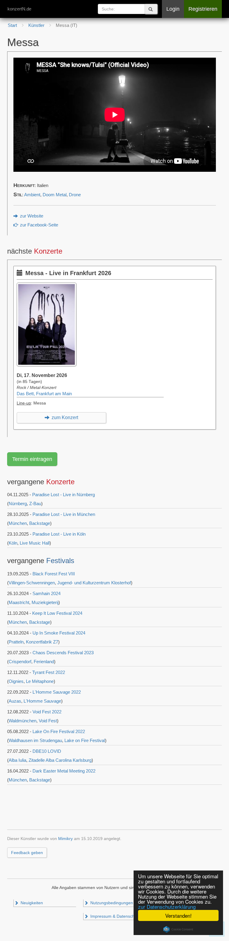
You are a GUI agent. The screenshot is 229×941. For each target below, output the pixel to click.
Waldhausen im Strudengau (35, 740)
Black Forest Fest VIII (54, 573)
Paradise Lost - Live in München (64, 514)
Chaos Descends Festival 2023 (63, 652)
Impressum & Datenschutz (114, 916)
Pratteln (16, 641)
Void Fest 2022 (47, 711)
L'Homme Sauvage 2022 (57, 692)
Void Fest (48, 720)
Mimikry (65, 838)
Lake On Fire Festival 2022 (59, 731)
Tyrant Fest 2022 (48, 672)
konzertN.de (19, 8)
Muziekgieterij (45, 602)
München (18, 523)
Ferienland (44, 661)
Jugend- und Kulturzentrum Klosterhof (94, 582)
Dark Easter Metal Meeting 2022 (64, 770)
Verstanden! (178, 915)
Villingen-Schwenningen (32, 582)
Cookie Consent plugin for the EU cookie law (178, 929)
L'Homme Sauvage (42, 701)
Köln (13, 542)
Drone (75, 194)
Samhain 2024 (47, 593)
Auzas (15, 701)
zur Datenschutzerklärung (167, 906)
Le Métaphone (40, 681)
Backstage (39, 523)
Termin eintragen (32, 459)
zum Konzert (64, 417)
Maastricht (19, 602)
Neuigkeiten (31, 903)
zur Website (31, 216)
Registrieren (202, 9)
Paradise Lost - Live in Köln (59, 534)
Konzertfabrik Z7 (42, 641)
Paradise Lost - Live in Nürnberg (63, 494)
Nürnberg (18, 503)
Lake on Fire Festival (84, 740)
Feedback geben (27, 852)
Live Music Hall (34, 542)
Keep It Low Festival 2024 (57, 613)
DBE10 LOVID (47, 751)
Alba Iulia (17, 760)
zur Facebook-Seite (38, 225)
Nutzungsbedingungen (111, 903)
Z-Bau (35, 503)
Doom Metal (54, 194)
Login (173, 9)
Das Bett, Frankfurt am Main (44, 393)
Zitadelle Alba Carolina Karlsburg (60, 760)
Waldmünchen (22, 720)
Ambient (32, 194)
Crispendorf (20, 661)
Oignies (16, 681)
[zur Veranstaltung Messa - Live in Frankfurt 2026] (48, 285)
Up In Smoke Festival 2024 (59, 632)
